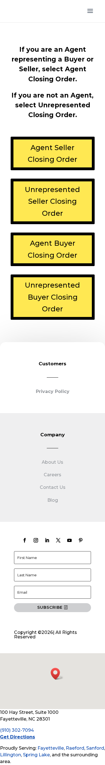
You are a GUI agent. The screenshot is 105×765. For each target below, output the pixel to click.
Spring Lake (36, 754)
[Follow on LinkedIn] (47, 540)
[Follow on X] (58, 540)
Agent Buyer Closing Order (52, 249)
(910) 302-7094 (17, 730)
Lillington (10, 754)
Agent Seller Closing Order (52, 153)
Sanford (95, 748)
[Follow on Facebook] (24, 540)
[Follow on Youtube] (69, 540)
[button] (57, 673)
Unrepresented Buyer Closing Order (52, 297)
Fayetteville (51, 748)
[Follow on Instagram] (35, 540)
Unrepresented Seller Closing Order (52, 201)
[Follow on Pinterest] (80, 540)
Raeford (75, 748)
